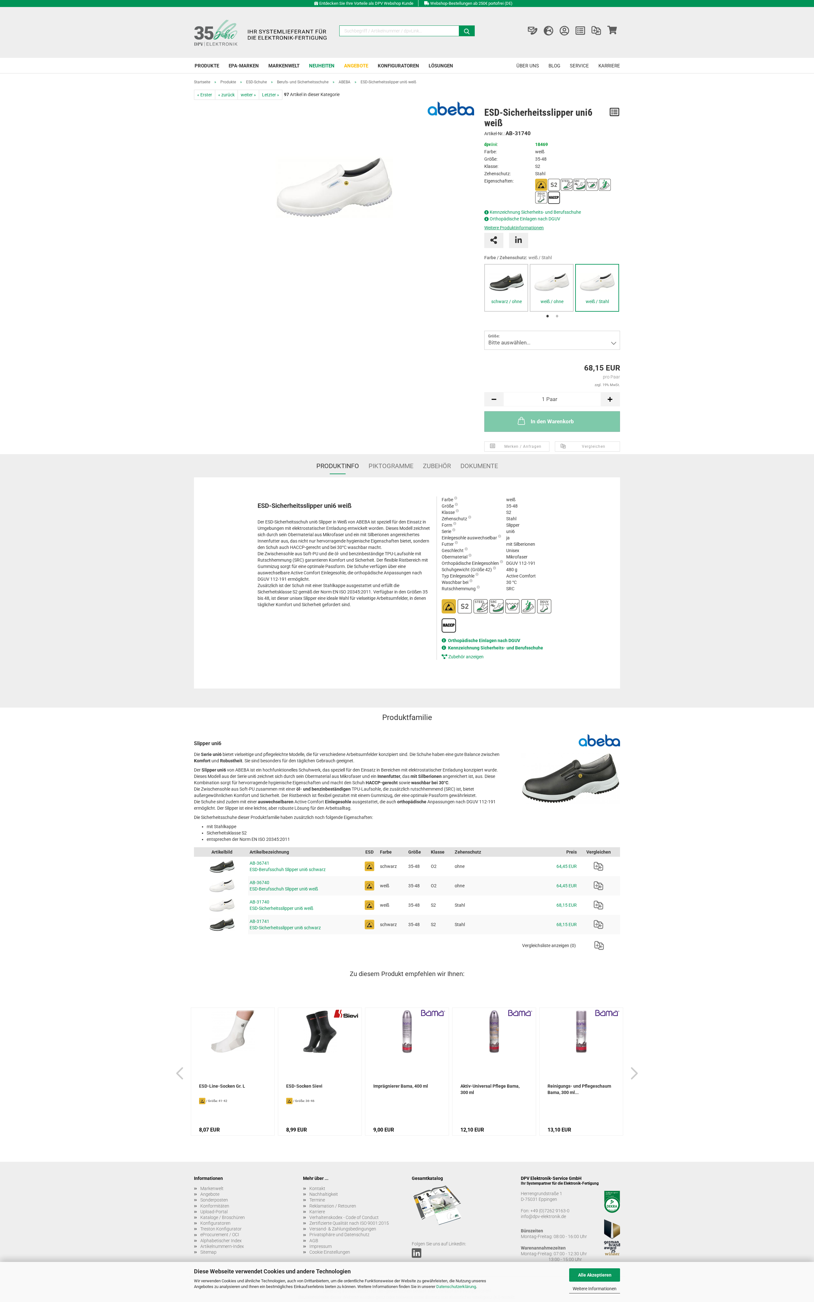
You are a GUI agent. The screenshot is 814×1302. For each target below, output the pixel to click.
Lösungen (441, 66)
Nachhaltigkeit (323, 1194)
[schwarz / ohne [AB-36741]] (506, 282)
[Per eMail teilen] (493, 240)
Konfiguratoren (398, 66)
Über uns (527, 66)
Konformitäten (214, 1206)
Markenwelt (284, 66)
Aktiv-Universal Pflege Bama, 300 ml (490, 1089)
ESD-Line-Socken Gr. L (222, 1086)
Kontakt (317, 1188)
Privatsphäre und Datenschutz (339, 1234)
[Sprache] (548, 31)
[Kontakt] (533, 31)
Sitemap (208, 1252)
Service (579, 66)
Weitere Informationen (595, 1288)
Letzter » (270, 94)
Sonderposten (214, 1199)
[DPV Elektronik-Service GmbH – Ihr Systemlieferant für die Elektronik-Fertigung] (261, 32)
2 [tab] (557, 316)
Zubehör (437, 466)
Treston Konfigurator (221, 1228)
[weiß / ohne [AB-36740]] (551, 282)
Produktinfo (337, 466)
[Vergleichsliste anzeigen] (596, 31)
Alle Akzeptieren (594, 1275)
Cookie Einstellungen (329, 1252)
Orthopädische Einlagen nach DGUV (525, 218)
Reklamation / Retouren (332, 1206)
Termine (317, 1199)
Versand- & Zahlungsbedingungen (342, 1228)
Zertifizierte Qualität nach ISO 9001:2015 (349, 1223)
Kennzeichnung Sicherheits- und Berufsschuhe (535, 212)
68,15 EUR (566, 905)
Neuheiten (322, 66)
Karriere (609, 66)
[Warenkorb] (612, 31)
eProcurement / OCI (219, 1234)
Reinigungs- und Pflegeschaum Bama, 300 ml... (579, 1089)
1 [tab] (547, 316)
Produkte (207, 66)
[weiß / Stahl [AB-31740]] (597, 282)
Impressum (320, 1246)
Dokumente (479, 466)
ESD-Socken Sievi (304, 1086)
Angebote (356, 66)
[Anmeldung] (564, 31)
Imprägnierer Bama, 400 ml (400, 1086)
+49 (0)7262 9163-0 (549, 1210)
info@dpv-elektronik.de (543, 1216)
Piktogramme (391, 466)
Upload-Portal (214, 1211)
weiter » (248, 94)
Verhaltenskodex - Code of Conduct (344, 1217)
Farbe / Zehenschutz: (518, 257)
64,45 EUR (566, 866)
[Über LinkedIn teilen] (518, 240)
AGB (313, 1240)
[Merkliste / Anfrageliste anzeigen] (580, 31)
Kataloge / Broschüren (222, 1217)
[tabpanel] (506, 288)
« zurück (226, 94)
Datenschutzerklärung (456, 1286)
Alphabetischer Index (221, 1240)
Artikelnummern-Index (222, 1246)
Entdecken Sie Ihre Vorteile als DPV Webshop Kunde (366, 3)
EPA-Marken (244, 66)
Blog (554, 66)
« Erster (204, 94)
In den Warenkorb (552, 421)
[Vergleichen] (598, 866)
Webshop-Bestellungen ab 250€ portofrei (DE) (471, 3)
